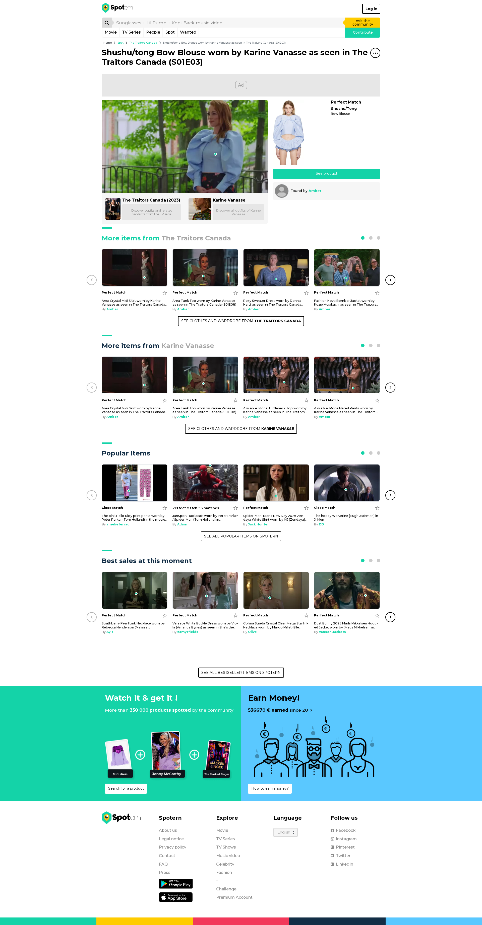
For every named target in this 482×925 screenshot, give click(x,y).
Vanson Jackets (332, 632)
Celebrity (225, 864)
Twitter (343, 855)
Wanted (188, 32)
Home (107, 42)
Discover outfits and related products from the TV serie (151, 212)
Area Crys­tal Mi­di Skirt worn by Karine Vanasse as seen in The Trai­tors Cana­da (134, 302)
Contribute (363, 32)
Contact (167, 855)
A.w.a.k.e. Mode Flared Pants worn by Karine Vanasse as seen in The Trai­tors (346, 410)
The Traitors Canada (143, 42)
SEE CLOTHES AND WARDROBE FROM (241, 321)
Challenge (226, 889)
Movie (111, 32)
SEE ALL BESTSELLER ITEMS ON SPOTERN (241, 672)
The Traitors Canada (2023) (151, 200)
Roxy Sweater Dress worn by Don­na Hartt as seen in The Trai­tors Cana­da (273, 302)
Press (164, 872)
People (153, 32)
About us (168, 830)
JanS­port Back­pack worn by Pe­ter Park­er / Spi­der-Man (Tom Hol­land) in (205, 517)
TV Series (131, 32)
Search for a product (126, 788)
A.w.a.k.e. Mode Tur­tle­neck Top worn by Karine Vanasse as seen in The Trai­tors (275, 410)
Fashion (224, 872)
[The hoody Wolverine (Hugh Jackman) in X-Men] (347, 483)
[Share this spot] (375, 53)
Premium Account (234, 897)
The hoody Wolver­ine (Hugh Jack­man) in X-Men (346, 517)
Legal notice (171, 839)
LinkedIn (344, 864)
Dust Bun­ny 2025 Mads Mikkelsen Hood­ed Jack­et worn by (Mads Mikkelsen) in (346, 625)
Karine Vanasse (229, 200)
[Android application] (176, 883)
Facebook (345, 830)
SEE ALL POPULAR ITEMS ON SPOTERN (241, 536)
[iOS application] (176, 897)
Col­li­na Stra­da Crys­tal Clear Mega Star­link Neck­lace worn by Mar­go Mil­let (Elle (275, 625)
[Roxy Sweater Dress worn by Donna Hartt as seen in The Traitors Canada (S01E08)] (276, 267)
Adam (182, 524)
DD (321, 524)
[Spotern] (118, 9)
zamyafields (187, 632)
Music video (228, 855)
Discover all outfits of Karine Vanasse (238, 212)
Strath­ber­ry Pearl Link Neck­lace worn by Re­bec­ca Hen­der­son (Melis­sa (133, 625)
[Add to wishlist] (164, 292)
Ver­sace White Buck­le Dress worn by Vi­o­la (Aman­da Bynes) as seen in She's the (205, 625)
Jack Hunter (258, 524)
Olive (252, 632)
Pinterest (345, 847)
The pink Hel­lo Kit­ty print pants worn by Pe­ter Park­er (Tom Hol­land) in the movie (134, 517)
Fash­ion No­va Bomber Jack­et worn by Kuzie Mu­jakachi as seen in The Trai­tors (346, 302)
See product (326, 173)
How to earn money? (270, 788)
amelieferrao (118, 524)
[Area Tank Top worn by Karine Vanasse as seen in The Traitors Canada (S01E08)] (205, 267)
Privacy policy (172, 847)
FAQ (163, 864)
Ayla (109, 632)
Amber (315, 191)
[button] (363, 238)
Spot (170, 32)
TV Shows (226, 847)
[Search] (107, 23)
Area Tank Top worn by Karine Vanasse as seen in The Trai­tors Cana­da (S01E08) (204, 302)
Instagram (346, 839)
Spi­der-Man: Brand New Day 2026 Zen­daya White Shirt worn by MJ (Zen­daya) (275, 517)
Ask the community (362, 23)
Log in (371, 9)
